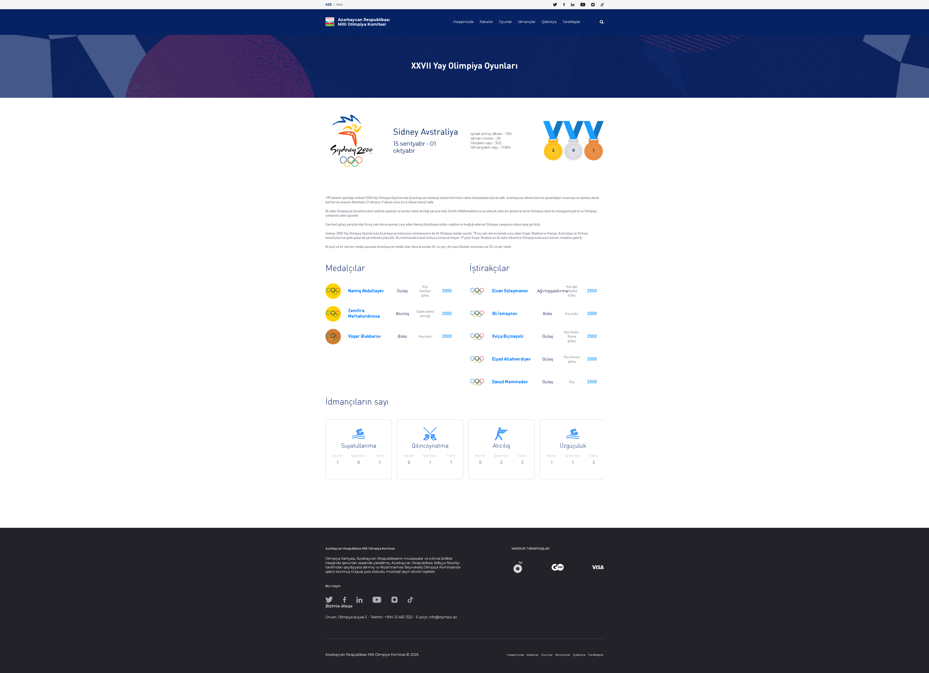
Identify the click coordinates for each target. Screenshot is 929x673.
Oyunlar (505, 22)
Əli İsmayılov (504, 314)
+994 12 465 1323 (398, 617)
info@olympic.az (443, 617)
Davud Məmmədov (510, 382)
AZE (328, 4)
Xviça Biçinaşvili (508, 336)
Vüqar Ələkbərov (364, 336)
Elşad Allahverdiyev (511, 359)
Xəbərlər (486, 22)
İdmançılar (526, 22)
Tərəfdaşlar (571, 22)
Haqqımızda (463, 22)
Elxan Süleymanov (510, 291)
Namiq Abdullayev (365, 291)
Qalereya (548, 22)
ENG (340, 4)
